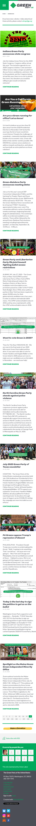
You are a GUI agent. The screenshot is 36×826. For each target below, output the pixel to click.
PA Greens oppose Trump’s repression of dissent (17, 536)
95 (19, 716)
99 (4, 719)
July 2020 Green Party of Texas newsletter (16, 465)
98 (30, 716)
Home (4, 13)
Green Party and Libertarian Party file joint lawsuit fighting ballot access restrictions (18, 263)
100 (8, 719)
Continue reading (11, 87)
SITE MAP (7, 789)
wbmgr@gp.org (27, 21)
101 (12, 719)
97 (26, 716)
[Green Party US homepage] (21, 5)
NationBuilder (18, 799)
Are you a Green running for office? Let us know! (17, 117)
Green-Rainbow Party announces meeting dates (16, 183)
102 (16, 719)
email (14, 796)
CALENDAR (7, 782)
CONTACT (7, 785)
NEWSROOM (8, 787)
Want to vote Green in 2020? (18, 337)
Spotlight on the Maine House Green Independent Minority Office (18, 667)
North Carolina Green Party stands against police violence (17, 395)
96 (23, 716)
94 (16, 716)
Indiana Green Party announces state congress (16, 52)
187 (24, 719)
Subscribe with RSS (13, 738)
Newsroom (11, 13)
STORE (6, 793)
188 (28, 719)
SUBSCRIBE (7, 791)
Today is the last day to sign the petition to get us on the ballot (17, 604)
